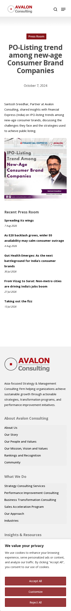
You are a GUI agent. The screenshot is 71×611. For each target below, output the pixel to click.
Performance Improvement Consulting (31, 493)
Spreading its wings (19, 220)
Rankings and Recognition (22, 455)
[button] (63, 9)
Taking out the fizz (18, 301)
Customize (36, 592)
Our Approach (14, 514)
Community (12, 462)
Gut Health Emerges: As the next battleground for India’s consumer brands (30, 260)
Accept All (35, 581)
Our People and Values (20, 441)
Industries (11, 520)
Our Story (11, 434)
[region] (35, 575)
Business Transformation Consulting (30, 500)
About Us (10, 428)
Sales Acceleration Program (24, 507)
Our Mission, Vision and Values (26, 448)
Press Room (36, 36)
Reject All (36, 602)
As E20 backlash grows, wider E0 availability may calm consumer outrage (34, 237)
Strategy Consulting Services (24, 486)
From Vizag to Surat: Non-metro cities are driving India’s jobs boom (33, 283)
